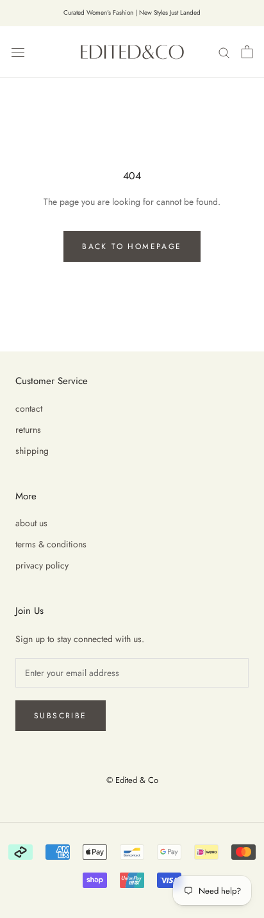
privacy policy (42, 565)
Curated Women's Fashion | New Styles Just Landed (132, 12)
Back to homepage (131, 246)
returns (28, 429)
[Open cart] (247, 51)
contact (28, 408)
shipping (32, 450)
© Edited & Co (132, 780)
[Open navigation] (18, 52)
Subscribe (60, 715)
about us (31, 523)
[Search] (224, 51)
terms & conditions (51, 544)
